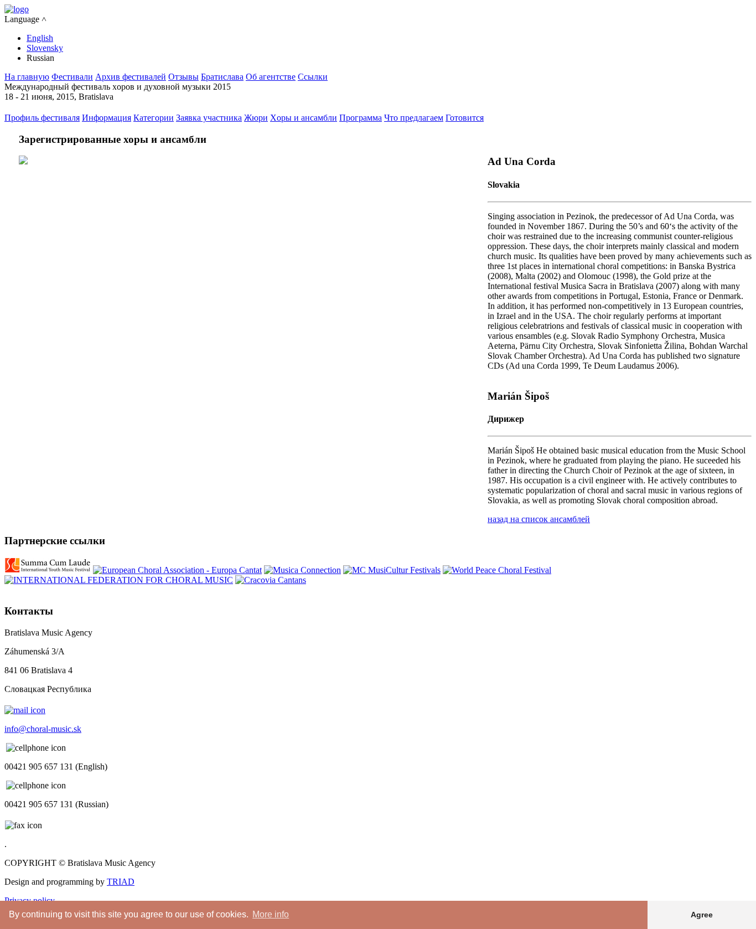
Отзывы (183, 76)
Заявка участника (209, 117)
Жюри (256, 117)
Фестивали (72, 76)
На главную (26, 76)
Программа (360, 117)
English (40, 38)
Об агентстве (271, 76)
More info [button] (270, 914)
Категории (153, 117)
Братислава (222, 76)
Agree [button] (702, 914)
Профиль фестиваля (42, 117)
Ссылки (313, 76)
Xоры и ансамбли (303, 117)
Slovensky (45, 48)
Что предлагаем (413, 117)
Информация (106, 117)
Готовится (465, 117)
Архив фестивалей (130, 76)
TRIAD (120, 881)
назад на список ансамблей (539, 519)
